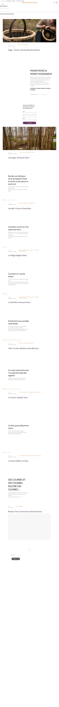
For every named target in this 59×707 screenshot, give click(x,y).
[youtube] (28, 565)
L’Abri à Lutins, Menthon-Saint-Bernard (23, 348)
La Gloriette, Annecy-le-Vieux (19, 302)
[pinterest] (31, 565)
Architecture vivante (51, 562)
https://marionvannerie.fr (4, 8)
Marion (9, 44)
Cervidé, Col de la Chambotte (19, 208)
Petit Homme (20, 496)
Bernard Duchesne (14, 233)
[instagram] (33, 565)
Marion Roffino (29, 571)
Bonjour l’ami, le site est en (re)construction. (25, 511)
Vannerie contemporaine (29, 203)
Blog (3, 4)
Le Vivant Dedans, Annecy (18, 461)
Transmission (25, 44)
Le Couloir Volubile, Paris (18, 397)
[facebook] (25, 565)
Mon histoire (10, 562)
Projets (33, 152)
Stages (19, 44)
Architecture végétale (24, 152)
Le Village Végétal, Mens (17, 255)
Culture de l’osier (21, 562)
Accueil (6, 562)
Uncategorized (19, 506)
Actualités (21, 392)
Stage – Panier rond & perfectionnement (24, 50)
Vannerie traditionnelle (30, 562)
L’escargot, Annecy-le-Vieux (18, 157)
